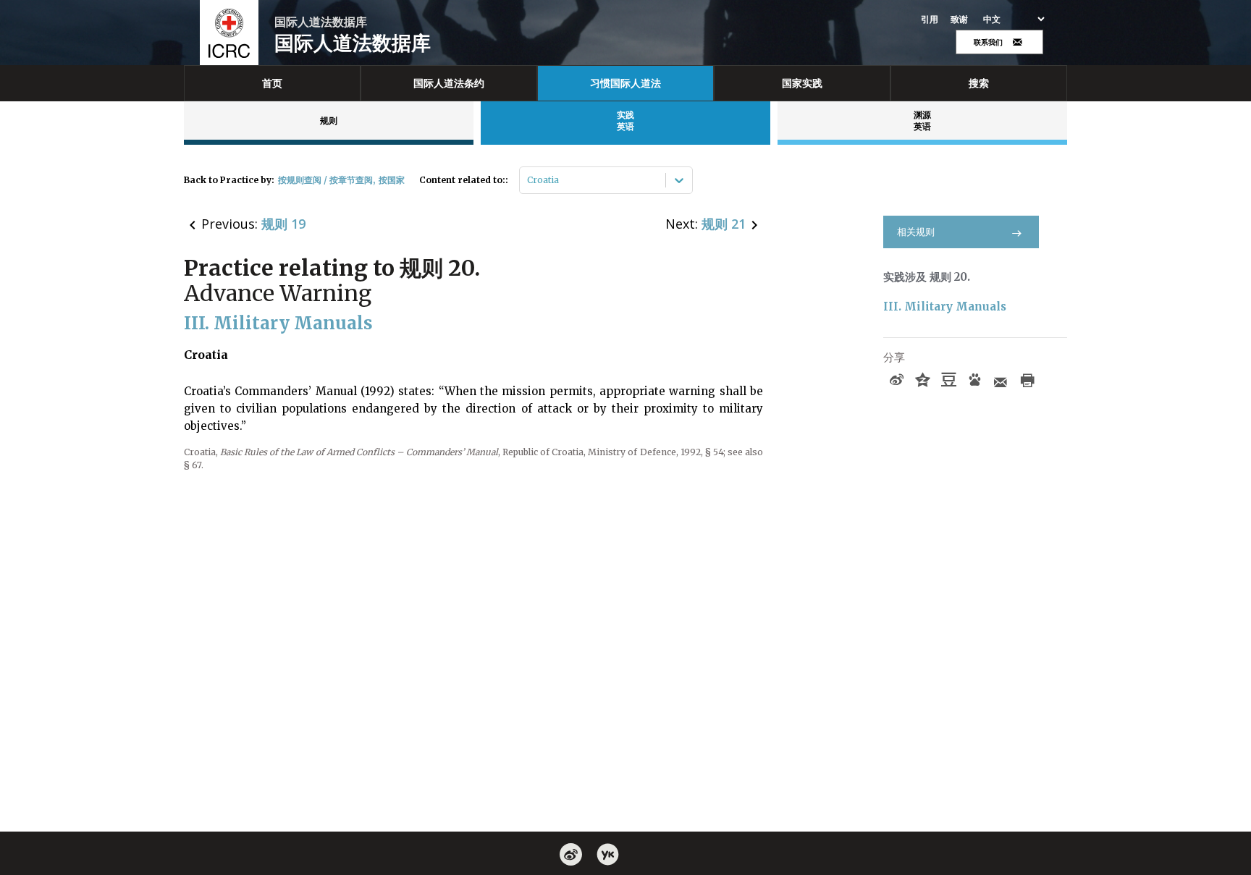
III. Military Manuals (944, 306)
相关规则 (916, 232)
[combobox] (528, 180)
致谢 (960, 19)
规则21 (724, 223)
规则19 (283, 223)
